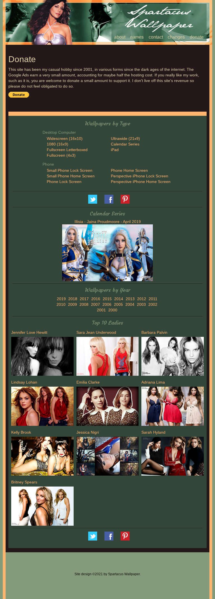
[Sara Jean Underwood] (107, 357)
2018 (72, 299)
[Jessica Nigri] (107, 457)
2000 (112, 310)
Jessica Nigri (87, 432)
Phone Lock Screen (64, 181)
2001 (101, 310)
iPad (115, 149)
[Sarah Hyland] (172, 457)
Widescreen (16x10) (65, 138)
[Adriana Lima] (172, 407)
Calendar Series (125, 144)
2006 (106, 304)
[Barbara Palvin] (172, 357)
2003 (141, 304)
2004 (129, 304)
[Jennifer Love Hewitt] (42, 357)
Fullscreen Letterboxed (67, 149)
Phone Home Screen (129, 170)
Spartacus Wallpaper (108, 199)
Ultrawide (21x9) (125, 138)
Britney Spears (24, 482)
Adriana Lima (153, 382)
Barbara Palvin (154, 332)
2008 (84, 304)
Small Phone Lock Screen (69, 170)
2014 (118, 299)
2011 (153, 299)
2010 (61, 304)
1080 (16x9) (57, 144)
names (137, 37)
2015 (107, 299)
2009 (72, 304)
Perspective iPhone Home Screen (140, 181)
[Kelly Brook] (42, 457)
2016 (95, 299)
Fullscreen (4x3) (61, 155)
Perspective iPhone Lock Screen (139, 176)
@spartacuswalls (92, 199)
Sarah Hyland (153, 432)
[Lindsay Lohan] (42, 407)
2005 (118, 304)
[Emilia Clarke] (107, 407)
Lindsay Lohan (24, 382)
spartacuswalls (125, 199)
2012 (141, 299)
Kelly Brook (21, 432)
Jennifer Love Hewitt (29, 332)
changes (176, 37)
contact (156, 37)
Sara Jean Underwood (96, 332)
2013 (130, 299)
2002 (152, 304)
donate (197, 37)
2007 (95, 304)
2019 (61, 299)
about (119, 37)
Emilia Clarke (88, 382)
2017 (84, 299)
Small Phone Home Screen (71, 176)
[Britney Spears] (42, 507)
